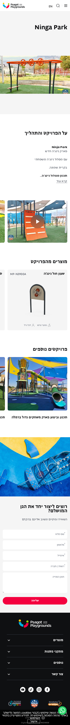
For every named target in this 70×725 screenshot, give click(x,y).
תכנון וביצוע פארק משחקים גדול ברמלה (39, 417)
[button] (65, 5)
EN (50, 6)
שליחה (35, 600)
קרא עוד (61, 181)
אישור (33, 721)
